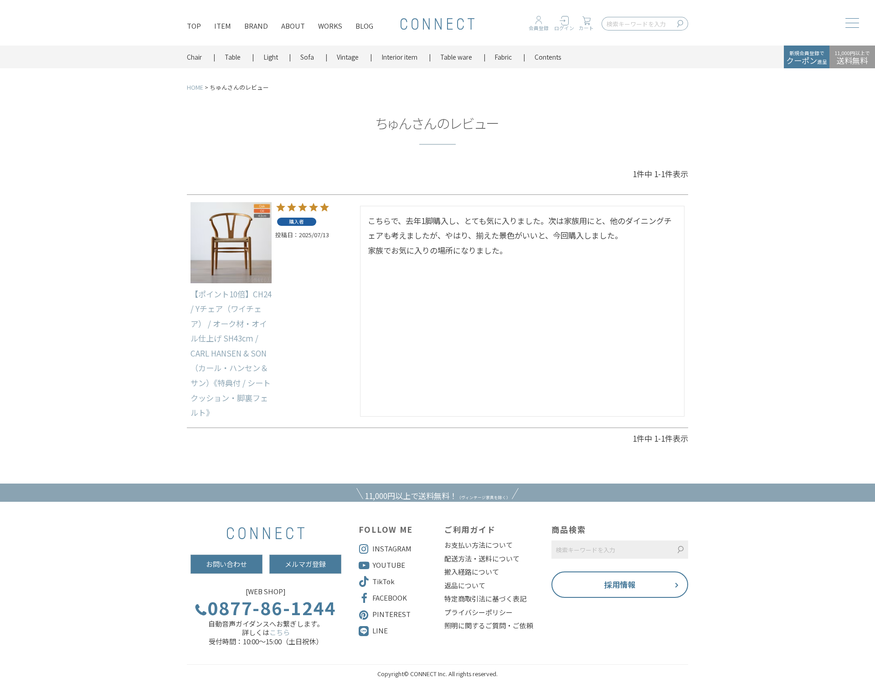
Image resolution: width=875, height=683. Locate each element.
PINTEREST (391, 614)
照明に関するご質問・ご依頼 (488, 625)
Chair (194, 56)
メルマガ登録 (305, 564)
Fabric (503, 56)
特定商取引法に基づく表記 (485, 598)
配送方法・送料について (482, 558)
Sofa (307, 56)
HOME (195, 87)
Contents (548, 56)
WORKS (330, 26)
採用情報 (619, 584)
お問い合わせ (226, 564)
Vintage (348, 56)
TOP (194, 26)
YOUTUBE (388, 565)
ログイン (564, 28)
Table (233, 56)
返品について (464, 585)
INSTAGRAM (392, 548)
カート (586, 28)
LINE (380, 630)
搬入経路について (471, 571)
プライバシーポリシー (478, 612)
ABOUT (293, 26)
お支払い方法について (478, 545)
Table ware (456, 56)
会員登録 (539, 28)
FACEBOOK (389, 597)
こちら (279, 632)
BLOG (364, 26)
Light (270, 56)
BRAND (256, 26)
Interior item (399, 56)
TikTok (383, 581)
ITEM (222, 26)
